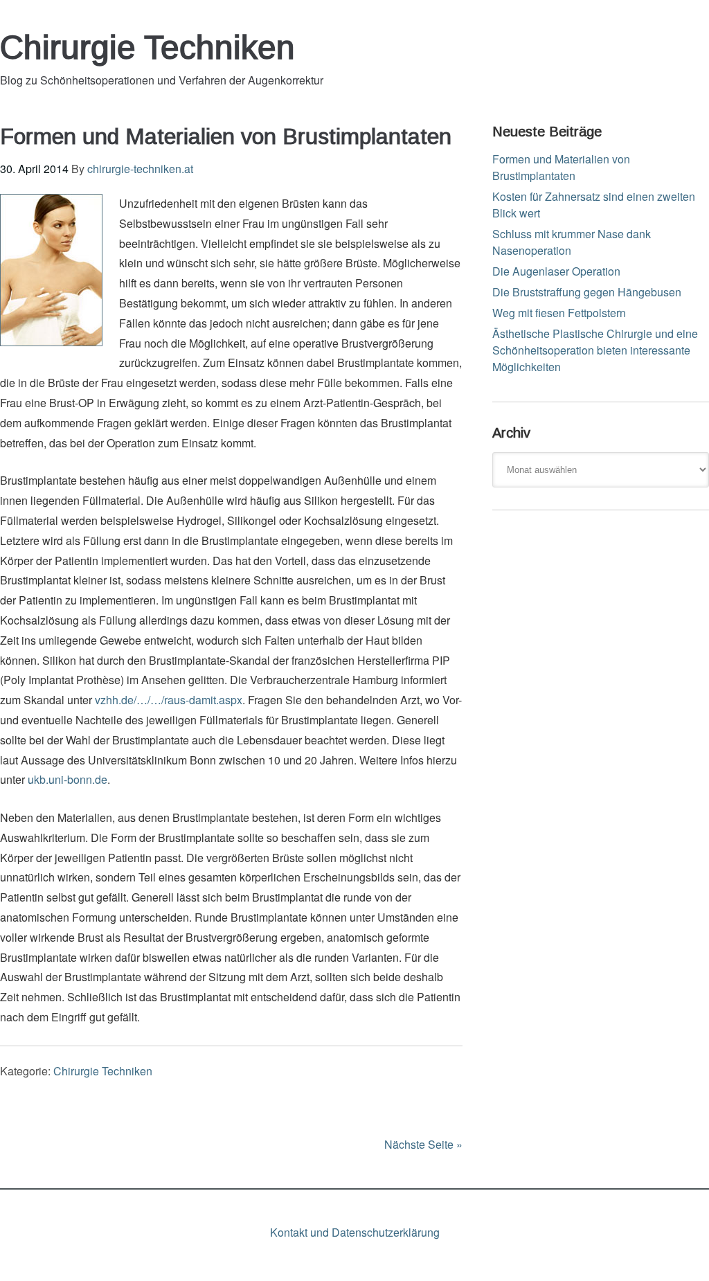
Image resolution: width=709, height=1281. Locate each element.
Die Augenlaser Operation (556, 271)
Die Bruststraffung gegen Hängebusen (586, 292)
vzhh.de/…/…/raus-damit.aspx (168, 700)
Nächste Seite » (423, 1144)
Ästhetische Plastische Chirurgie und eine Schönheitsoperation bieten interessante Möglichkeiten (595, 350)
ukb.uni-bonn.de (67, 779)
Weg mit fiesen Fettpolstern (559, 313)
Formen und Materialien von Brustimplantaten (225, 136)
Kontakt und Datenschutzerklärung (355, 1232)
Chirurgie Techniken (147, 47)
